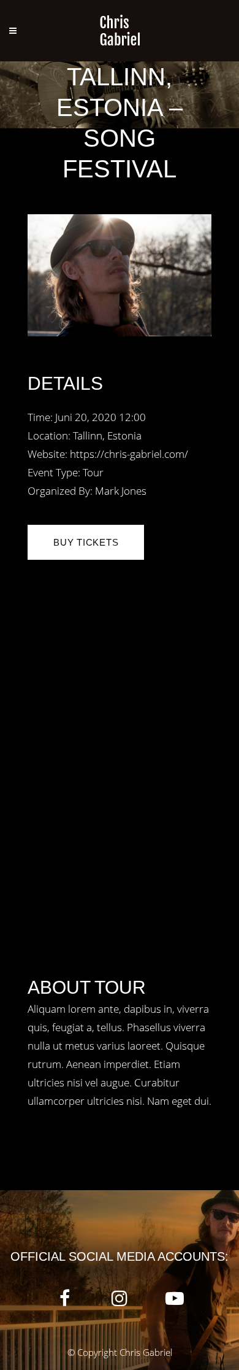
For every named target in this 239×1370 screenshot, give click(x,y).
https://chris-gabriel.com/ (129, 454)
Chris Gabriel (146, 1352)
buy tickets (85, 542)
